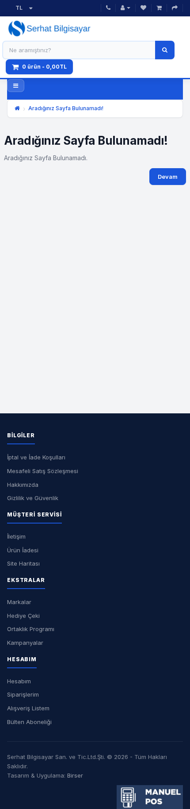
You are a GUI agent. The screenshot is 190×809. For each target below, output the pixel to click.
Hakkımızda (22, 484)
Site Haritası (23, 563)
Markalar (19, 601)
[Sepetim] (159, 8)
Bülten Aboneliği (29, 721)
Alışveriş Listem (28, 708)
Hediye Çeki (23, 615)
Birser (75, 775)
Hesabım (19, 681)
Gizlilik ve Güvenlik (32, 497)
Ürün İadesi (22, 550)
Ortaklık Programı (30, 628)
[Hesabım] (125, 8)
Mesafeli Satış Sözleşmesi (42, 470)
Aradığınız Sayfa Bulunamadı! (65, 108)
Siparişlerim (23, 694)
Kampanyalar (25, 642)
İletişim (16, 536)
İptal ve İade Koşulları (36, 457)
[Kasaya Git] (175, 8)
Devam (168, 176)
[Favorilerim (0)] (143, 8)
